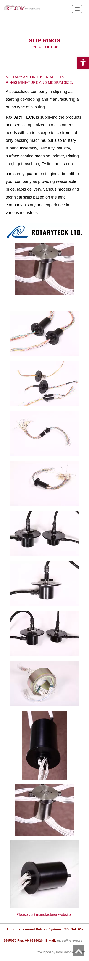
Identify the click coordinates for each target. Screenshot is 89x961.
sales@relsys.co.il (71, 940)
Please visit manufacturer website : (44, 914)
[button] (83, 63)
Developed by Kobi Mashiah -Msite (60, 952)
